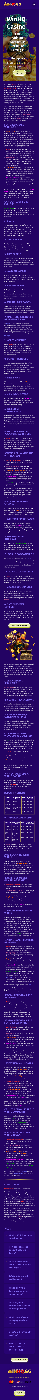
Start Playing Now (19, 1360)
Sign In (19, 1393)
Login (17, 1378)
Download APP (25, 1378)
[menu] (34, 4)
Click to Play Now (19, 72)
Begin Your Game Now (19, 625)
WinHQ (11, 1378)
